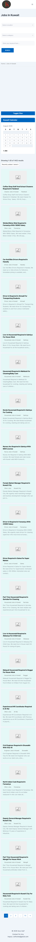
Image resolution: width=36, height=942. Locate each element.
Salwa (22, 563)
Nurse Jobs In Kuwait (10, 452)
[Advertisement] (18, 86)
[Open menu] (32, 4)
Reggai (25, 675)
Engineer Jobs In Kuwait (11, 750)
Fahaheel (24, 192)
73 (25, 915)
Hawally (22, 265)
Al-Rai (16, 712)
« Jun (5, 151)
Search (7, 50)
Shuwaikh (25, 750)
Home (3, 63)
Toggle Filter (18, 113)
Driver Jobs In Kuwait (10, 265)
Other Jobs (7, 228)
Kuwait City (17, 488)
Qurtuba (25, 602)
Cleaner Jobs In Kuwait (11, 192)
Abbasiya (26, 639)
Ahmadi (22, 301)
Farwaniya (17, 228)
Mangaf (25, 862)
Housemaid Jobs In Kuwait (12, 340)
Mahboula (26, 376)
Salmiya (25, 340)
